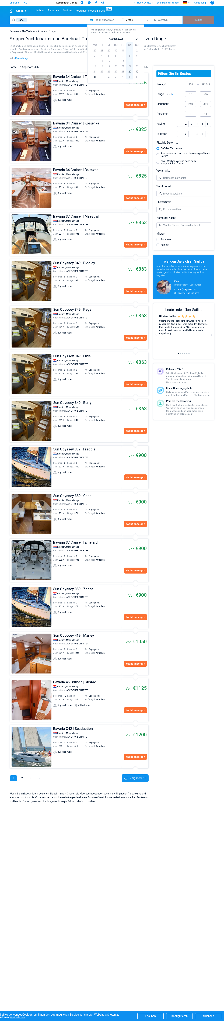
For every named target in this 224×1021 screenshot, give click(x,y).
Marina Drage (21, 58)
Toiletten (161, 134)
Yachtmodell (163, 186)
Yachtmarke (163, 170)
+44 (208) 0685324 (143, 2)
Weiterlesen (17, 1017)
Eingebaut (162, 104)
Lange (160, 94)
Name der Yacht (166, 218)
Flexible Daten (183, 142)
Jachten (39, 10)
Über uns (14, 2)
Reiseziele (53, 10)
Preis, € (161, 84)
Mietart (160, 233)
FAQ (25, 2)
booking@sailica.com (168, 2)
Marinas (67, 10)
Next (211, 335)
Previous (11, 94)
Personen (162, 113)
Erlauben (150, 1016)
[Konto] (212, 3)
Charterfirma (163, 202)
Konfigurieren (179, 1016)
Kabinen (161, 123)
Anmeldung (200, 2)
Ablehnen (208, 1016)
